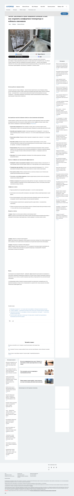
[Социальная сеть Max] (40, 57)
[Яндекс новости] (40, 54)
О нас (5, 473)
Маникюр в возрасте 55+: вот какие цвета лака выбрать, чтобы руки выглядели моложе (28, 309)
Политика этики (20, 473)
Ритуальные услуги (32, 9)
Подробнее (31, 485)
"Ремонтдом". (33, 123)
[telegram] (13, 321)
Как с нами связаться (33, 474)
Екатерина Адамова (46, 28)
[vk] (10, 321)
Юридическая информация (34, 473)
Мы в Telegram (35, 6)
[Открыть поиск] (66, 7)
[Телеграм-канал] (54, 467)
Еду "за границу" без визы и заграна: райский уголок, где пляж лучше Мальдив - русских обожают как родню (28, 350)
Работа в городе (23, 9)
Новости (18, 6)
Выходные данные (7, 478)
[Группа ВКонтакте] (18, 54)
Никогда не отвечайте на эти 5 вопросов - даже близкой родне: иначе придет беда (24, 346)
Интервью (15, 9)
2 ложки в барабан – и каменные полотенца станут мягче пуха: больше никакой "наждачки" (29, 310)
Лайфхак (14, 24)
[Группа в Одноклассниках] (51, 467)
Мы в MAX (43, 6)
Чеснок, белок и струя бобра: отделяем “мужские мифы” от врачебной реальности (23, 354)
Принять (64, 13)
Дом (10, 24)
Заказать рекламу (51, 6)
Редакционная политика (21, 474)
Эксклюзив (8, 9)
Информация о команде (8, 474)
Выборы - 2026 (60, 6)
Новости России (25, 6)
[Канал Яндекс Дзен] (18, 57)
